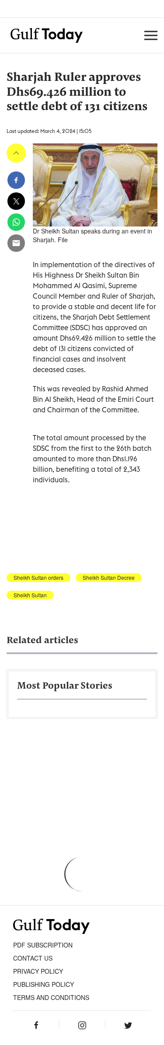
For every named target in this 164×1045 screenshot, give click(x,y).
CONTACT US (32, 958)
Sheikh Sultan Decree (109, 577)
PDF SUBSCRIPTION (43, 944)
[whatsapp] (16, 222)
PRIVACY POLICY (38, 971)
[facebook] (16, 180)
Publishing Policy (43, 984)
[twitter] (16, 201)
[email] (16, 243)
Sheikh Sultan (30, 595)
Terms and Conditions (51, 997)
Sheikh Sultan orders (38, 577)
